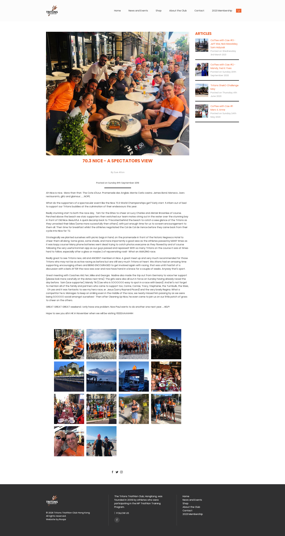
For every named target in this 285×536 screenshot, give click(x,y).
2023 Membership (222, 10)
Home (117, 10)
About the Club (178, 10)
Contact (199, 10)
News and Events (138, 10)
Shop (159, 10)
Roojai (62, 519)
